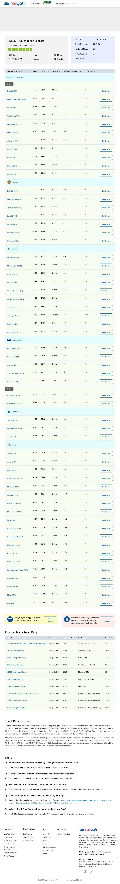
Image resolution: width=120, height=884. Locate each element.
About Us (46, 834)
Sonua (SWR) (12, 282)
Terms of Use (71, 880)
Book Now (106, 91)
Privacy (79, 880)
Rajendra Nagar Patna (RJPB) (17, 570)
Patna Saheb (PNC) (14, 562)
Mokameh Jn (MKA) (14, 512)
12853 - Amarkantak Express (17, 672)
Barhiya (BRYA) (12, 495)
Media (45, 854)
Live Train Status (10, 834)
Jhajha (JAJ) (11, 454)
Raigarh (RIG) (12, 174)
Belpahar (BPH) (12, 191)
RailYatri (91, 814)
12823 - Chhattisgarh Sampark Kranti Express (24, 693)
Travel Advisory (9, 856)
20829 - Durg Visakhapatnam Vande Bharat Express (26, 643)
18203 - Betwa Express (15, 679)
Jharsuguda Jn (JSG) (14, 208)
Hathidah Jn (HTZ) (14, 503)
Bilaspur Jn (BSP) (13, 133)
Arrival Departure (10, 853)
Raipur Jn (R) (11, 108)
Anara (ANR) (11, 365)
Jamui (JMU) (11, 462)
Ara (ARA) (11, 603)
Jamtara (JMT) (12, 420)
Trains (14, 11)
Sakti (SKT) (11, 158)
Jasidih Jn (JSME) (13, 437)
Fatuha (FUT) (12, 553)
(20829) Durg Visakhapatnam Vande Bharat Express (80, 800)
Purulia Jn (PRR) (13, 357)
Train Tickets (35, 3)
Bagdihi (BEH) (12, 216)
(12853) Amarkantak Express (60, 803)
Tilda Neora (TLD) (13, 116)
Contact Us (47, 837)
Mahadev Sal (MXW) (14, 266)
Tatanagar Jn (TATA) (14, 316)
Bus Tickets (27, 834)
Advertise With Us (49, 847)
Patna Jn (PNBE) (13, 578)
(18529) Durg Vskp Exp (41, 803)
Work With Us (48, 850)
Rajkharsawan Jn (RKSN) (16, 299)
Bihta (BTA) (11, 595)
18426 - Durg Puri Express (16, 686)
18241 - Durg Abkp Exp (15, 651)
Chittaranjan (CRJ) (14, 404)
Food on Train (28, 840)
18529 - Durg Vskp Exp (15, 665)
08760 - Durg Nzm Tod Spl (16, 708)
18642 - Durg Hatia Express (17, 658)
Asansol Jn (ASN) (13, 395)
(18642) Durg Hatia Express (22, 803)
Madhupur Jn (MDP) (14, 428)
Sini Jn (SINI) (11, 307)
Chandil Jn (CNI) (13, 332)
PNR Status (8, 837)
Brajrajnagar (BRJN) (14, 199)
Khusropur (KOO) (13, 545)
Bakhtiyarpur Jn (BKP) (15, 537)
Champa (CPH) (12, 149)
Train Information (61, 3)
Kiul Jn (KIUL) (12, 470)
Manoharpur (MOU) (14, 257)
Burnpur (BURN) (13, 382)
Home (7, 11)
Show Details (50, 619)
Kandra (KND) (12, 324)
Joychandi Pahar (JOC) (15, 373)
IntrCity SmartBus (63, 834)
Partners (46, 844)
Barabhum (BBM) (13, 348)
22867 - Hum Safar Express (17, 701)
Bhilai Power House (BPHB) (17, 99)
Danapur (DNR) (12, 587)
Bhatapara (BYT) (13, 124)
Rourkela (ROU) (13, 241)
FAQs (45, 840)
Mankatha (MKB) (13, 487)
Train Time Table (10, 840)
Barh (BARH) (11, 520)
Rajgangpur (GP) (13, 233)
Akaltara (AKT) (12, 141)
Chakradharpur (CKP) (15, 291)
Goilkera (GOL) (12, 274)
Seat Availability (9, 844)
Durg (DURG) (12, 91)
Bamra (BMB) (12, 224)
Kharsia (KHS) (12, 166)
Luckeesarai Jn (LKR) (14, 478)
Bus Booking (47, 3)
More (75, 3)
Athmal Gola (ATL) (14, 528)
